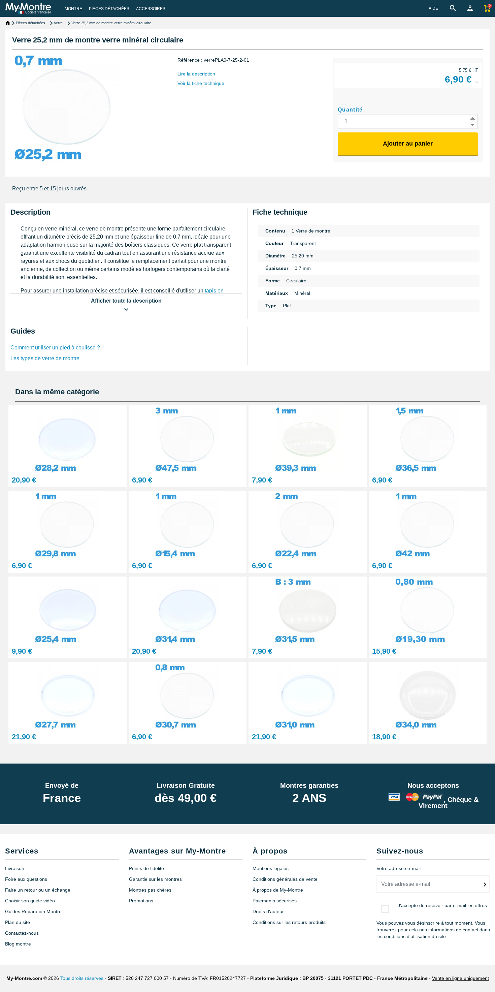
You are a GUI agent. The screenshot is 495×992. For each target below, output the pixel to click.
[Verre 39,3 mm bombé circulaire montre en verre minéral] (308, 438)
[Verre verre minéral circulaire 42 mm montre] (428, 524)
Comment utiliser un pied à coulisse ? (55, 347)
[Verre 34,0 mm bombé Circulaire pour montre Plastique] (428, 695)
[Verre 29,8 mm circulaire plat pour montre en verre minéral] (67, 524)
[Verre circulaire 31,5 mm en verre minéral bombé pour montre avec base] (308, 610)
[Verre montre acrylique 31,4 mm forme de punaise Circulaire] (188, 610)
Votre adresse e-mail (398, 868)
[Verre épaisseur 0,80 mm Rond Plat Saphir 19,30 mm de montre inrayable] (428, 610)
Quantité (350, 110)
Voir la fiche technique (200, 83)
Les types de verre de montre (44, 358)
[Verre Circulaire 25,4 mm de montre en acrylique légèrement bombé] (67, 610)
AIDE (433, 8)
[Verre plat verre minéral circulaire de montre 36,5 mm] (428, 438)
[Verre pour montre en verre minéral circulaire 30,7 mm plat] (188, 695)
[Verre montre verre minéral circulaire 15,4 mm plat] (188, 524)
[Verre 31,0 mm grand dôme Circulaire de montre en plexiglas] (308, 695)
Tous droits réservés (81, 978)
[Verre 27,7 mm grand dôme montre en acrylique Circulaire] (67, 695)
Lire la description (196, 73)
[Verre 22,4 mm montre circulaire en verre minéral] (308, 524)
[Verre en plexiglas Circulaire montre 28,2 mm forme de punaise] (67, 438)
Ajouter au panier (408, 143)
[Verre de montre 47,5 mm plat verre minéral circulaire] (188, 438)
